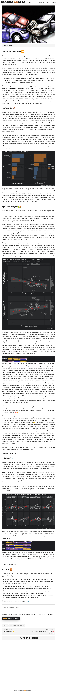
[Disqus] (28, 659)
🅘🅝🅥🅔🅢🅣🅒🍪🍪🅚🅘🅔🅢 (13, 2)
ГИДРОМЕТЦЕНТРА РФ (47, 474)
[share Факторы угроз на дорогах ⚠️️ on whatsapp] (33, 638)
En (30, 2)
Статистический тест (10, 453)
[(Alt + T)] (26, 2)
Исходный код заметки (11, 608)
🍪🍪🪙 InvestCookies (9, 618)
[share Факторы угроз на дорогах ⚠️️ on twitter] (21, 638)
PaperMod (41, 690)
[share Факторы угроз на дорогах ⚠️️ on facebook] (30, 638)
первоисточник (26, 103)
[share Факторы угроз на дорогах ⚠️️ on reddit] (27, 638)
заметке (12, 56)
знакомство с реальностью (17, 625)
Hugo (36, 690)
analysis (5, 625)
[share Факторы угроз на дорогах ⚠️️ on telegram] (36, 638)
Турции (38, 123)
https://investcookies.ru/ (9, 101)
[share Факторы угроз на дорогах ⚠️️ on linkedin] (24, 638)
